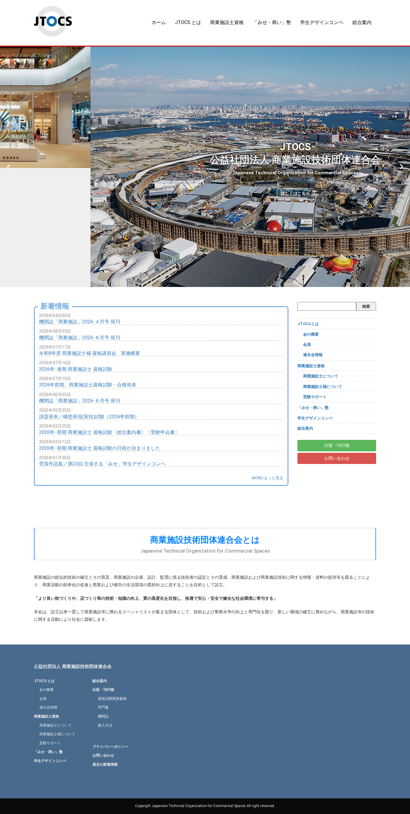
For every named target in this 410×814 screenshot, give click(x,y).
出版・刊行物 (336, 445)
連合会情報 (313, 354)
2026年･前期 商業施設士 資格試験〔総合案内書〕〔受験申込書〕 (109, 432)
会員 (307, 344)
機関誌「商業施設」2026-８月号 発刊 (79, 337)
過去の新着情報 (105, 764)
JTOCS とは (188, 22)
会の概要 (311, 334)
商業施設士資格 (227, 22)
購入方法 (105, 725)
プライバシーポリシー (110, 747)
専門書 (103, 707)
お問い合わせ (336, 458)
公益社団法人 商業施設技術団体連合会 (73, 666)
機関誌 (103, 716)
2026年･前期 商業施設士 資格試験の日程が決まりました (99, 448)
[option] (205, 167)
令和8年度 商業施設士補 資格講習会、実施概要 (89, 353)
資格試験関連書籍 (112, 699)
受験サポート (315, 397)
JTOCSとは (308, 324)
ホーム (159, 22)
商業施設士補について (322, 386)
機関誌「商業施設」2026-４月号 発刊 (79, 322)
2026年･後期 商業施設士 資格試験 (75, 369)
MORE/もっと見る (267, 478)
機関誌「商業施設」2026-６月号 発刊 (79, 401)
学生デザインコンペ (321, 22)
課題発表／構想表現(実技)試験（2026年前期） (89, 416)
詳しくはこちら (205, 193)
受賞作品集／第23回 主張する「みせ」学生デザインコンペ (102, 464)
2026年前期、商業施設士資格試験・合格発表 (87, 385)
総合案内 (362, 22)
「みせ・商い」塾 (272, 22)
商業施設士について (320, 376)
